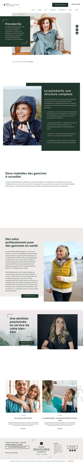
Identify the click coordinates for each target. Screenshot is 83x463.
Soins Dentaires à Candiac (21, 61)
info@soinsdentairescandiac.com (17, 447)
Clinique (40, 9)
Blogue (70, 9)
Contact (76, 9)
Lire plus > (23, 428)
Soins (46, 9)
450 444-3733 (75, 4)
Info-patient (52, 9)
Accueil (33, 9)
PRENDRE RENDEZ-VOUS (60, 4)
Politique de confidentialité (11, 452)
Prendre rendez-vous (30, 295)
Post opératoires (62, 9)
